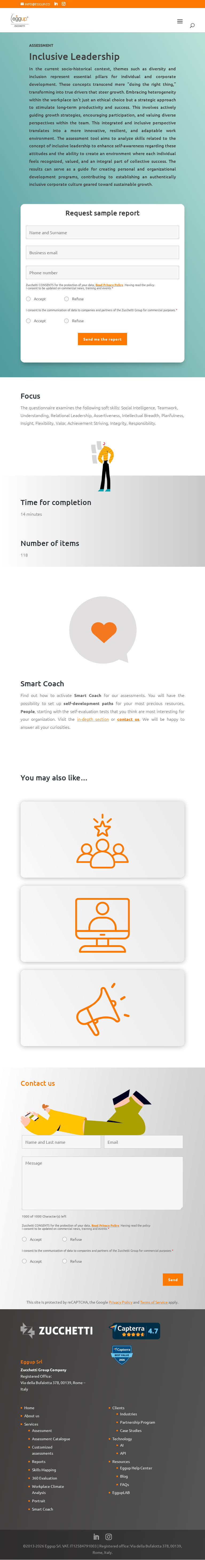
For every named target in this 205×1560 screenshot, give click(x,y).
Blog (124, 1476)
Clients (118, 1407)
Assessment (42, 1430)
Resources (121, 1461)
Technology (122, 1438)
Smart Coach (42, 1509)
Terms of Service (154, 1302)
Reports (38, 1461)
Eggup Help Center (136, 1467)
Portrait (38, 1500)
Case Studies (130, 1430)
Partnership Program (137, 1422)
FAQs (124, 1484)
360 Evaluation (44, 1478)
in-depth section (93, 719)
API (123, 1453)
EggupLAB (121, 1492)
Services (31, 1424)
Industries (128, 1413)
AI (122, 1445)
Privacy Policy (120, 1302)
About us (31, 1415)
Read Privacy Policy (109, 285)
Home (29, 1407)
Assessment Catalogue (51, 1438)
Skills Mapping (44, 1469)
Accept (40, 298)
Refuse (78, 298)
